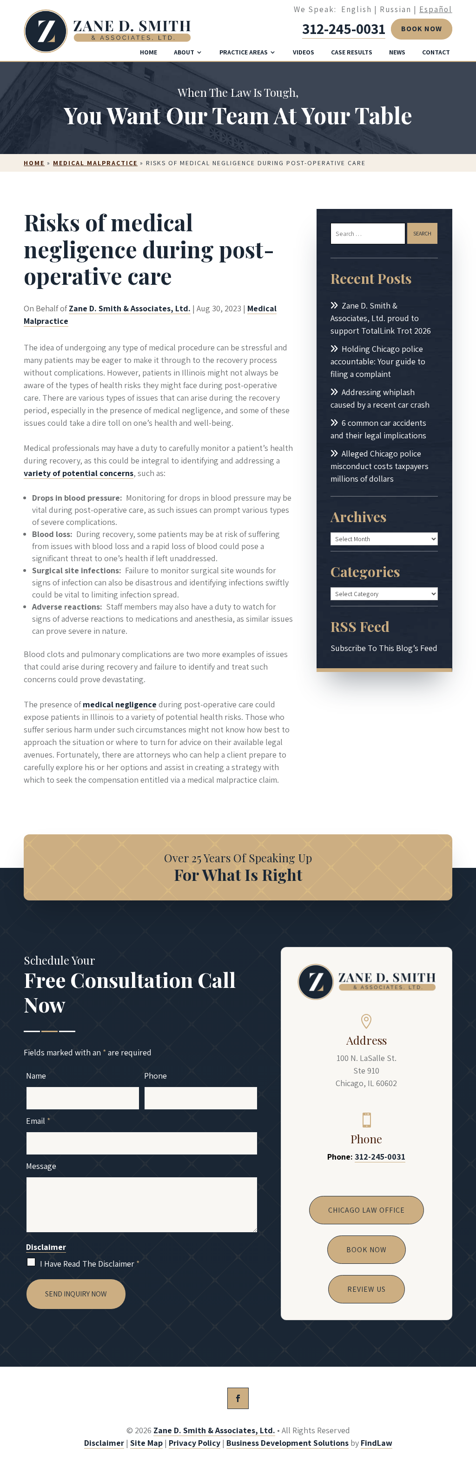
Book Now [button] (421, 29)
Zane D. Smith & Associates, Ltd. (130, 308)
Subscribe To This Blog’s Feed (384, 648)
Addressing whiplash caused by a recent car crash (380, 398)
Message (41, 1166)
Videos (303, 52)
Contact (436, 52)
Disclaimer (46, 1247)
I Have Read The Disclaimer (89, 1263)
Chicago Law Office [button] (366, 1210)
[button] (466, 1402)
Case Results (351, 52)
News (397, 52)
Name (36, 1075)
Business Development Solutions (287, 1442)
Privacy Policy (194, 1442)
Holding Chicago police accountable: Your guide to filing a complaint (378, 361)
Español (435, 9)
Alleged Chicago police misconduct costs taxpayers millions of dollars (380, 466)
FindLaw (376, 1442)
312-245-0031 (343, 28)
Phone (155, 1075)
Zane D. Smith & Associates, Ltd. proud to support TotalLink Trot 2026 (381, 318)
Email (38, 1120)
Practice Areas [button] (243, 52)
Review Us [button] (366, 1289)
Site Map (146, 1442)
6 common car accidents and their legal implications (378, 429)
